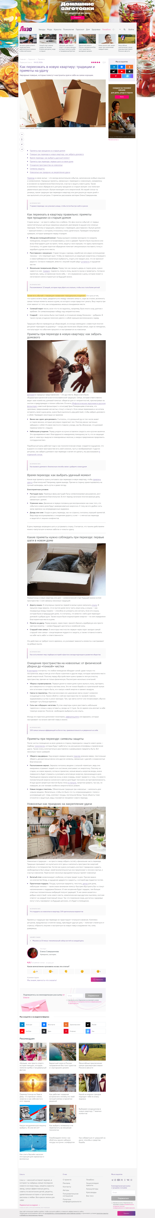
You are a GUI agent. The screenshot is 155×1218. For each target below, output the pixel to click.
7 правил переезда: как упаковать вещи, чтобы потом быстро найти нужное (59, 206)
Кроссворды (91, 1192)
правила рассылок (73, 1003)
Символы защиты (37, 168)
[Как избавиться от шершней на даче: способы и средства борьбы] (92, 1134)
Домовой (31, 394)
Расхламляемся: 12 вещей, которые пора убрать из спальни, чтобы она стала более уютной (65, 287)
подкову (77, 756)
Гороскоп (80, 29)
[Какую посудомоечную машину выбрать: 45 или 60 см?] (33, 1114)
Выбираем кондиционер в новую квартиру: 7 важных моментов (90, 1111)
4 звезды (98, 62)
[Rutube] (114, 71)
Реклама (66, 1183)
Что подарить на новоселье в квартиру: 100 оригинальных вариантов (56, 911)
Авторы (66, 1190)
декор (85, 883)
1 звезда (92, 62)
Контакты (67, 1186)
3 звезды (96, 62)
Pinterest (73, 1031)
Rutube (94, 1024)
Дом (88, 29)
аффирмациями (72, 716)
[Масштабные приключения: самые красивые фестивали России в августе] (126, 39)
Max (93, 1031)
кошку (94, 605)
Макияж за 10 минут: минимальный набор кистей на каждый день (58, 941)
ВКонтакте (51, 1024)
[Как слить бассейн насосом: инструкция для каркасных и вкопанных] (33, 1143)
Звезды (41, 29)
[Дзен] (129, 71)
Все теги (89, 1196)
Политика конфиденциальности (72, 1200)
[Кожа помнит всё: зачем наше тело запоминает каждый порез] (107, 39)
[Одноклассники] (129, 67)
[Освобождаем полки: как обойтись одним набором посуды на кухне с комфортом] (62, 1134)
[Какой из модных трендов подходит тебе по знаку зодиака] (92, 1083)
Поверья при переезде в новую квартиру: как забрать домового (57, 154)
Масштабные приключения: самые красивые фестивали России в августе (125, 48)
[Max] (127, 76)
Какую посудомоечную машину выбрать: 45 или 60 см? (33, 1126)
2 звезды (94, 62)
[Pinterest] (115, 76)
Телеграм (29, 1024)
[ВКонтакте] (121, 67)
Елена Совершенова (49, 951)
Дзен (49, 1031)
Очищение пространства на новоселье (46, 165)
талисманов (40, 746)
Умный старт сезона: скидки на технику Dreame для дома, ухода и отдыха (47, 48)
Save (22, 124)
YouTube (28, 1031)
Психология (68, 29)
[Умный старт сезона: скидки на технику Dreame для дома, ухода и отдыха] (47, 39)
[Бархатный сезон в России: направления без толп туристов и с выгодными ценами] (87, 39)
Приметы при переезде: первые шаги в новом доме (51, 161)
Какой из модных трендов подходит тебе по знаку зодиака (90, 1096)
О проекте (67, 1179)
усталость (85, 261)
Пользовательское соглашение (70, 1194)
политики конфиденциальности (93, 1001)
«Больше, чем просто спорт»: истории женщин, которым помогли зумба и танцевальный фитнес (67, 48)
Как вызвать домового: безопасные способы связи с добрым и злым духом (58, 467)
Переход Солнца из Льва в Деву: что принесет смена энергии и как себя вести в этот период (31, 1097)
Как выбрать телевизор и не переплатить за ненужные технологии (61, 1127)
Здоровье (96, 29)
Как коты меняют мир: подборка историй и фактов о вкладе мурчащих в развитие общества (65, 655)
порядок (46, 271)
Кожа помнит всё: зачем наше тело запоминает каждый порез (107, 47)
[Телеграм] (114, 67)
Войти (131, 29)
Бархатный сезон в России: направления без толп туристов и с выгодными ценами (87, 48)
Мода (49, 29)
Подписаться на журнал (29, 1205)
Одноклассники (75, 1024)
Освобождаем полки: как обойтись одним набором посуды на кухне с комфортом (62, 1140)
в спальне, (72, 782)
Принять (126, 1213)
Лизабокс (106, 29)
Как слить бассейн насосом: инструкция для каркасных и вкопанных (32, 1156)
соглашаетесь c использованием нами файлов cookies (63, 1213)
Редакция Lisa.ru (26, 62)
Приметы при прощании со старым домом (47, 150)
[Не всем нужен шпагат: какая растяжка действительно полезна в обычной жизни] (28, 39)
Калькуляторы (92, 1189)
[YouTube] (121, 71)
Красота (57, 29)
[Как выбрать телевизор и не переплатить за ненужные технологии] (62, 1114)
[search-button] (124, 29)
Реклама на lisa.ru (113, 139)
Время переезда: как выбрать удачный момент (50, 158)
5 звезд (99, 62)
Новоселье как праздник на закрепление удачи (50, 172)
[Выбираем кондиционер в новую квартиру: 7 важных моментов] (92, 1105)
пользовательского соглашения (76, 1001)
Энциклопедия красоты (92, 1184)
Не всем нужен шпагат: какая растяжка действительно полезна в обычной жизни (28, 48)
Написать (99, 980)
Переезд (30, 178)
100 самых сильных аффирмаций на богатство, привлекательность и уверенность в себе (64, 730)
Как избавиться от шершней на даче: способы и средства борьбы (92, 1140)
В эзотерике (32, 670)
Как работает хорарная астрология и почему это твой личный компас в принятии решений (62, 1097)
